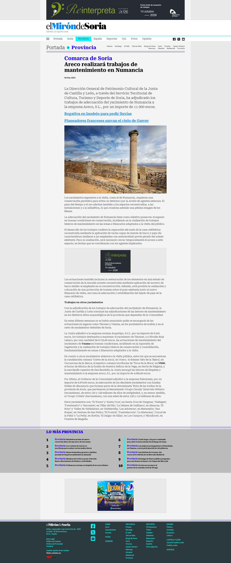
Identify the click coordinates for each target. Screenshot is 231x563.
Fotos (134, 38)
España (98, 38)
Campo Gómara (179, 46)
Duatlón (149, 544)
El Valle (126, 46)
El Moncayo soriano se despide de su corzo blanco (81, 465)
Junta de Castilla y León (175, 542)
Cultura (169, 535)
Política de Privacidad (54, 544)
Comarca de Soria (88, 58)
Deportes (112, 38)
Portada (58, 38)
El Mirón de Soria (76, 26)
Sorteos (170, 550)
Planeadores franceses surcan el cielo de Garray (106, 121)
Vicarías (167, 46)
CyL (124, 38)
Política (169, 527)
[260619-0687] (115, 261)
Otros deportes (151, 547)
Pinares (109, 46)
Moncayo (151, 48)
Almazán (161, 48)
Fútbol (148, 530)
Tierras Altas (137, 46)
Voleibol (149, 533)
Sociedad (170, 530)
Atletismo (150, 535)
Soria (70, 38)
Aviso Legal (50, 539)
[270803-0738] (115, 495)
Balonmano (150, 538)
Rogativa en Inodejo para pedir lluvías (98, 114)
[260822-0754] (115, 9)
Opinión (146, 38)
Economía (170, 533)
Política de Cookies (53, 541)
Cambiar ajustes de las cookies (57, 550)
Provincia (83, 38)
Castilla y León (173, 540)
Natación (149, 541)
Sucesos (108, 533)
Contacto (49, 546)
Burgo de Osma (150, 46)
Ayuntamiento (110, 530)
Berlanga (118, 46)
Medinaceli (171, 48)
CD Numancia (151, 527)
